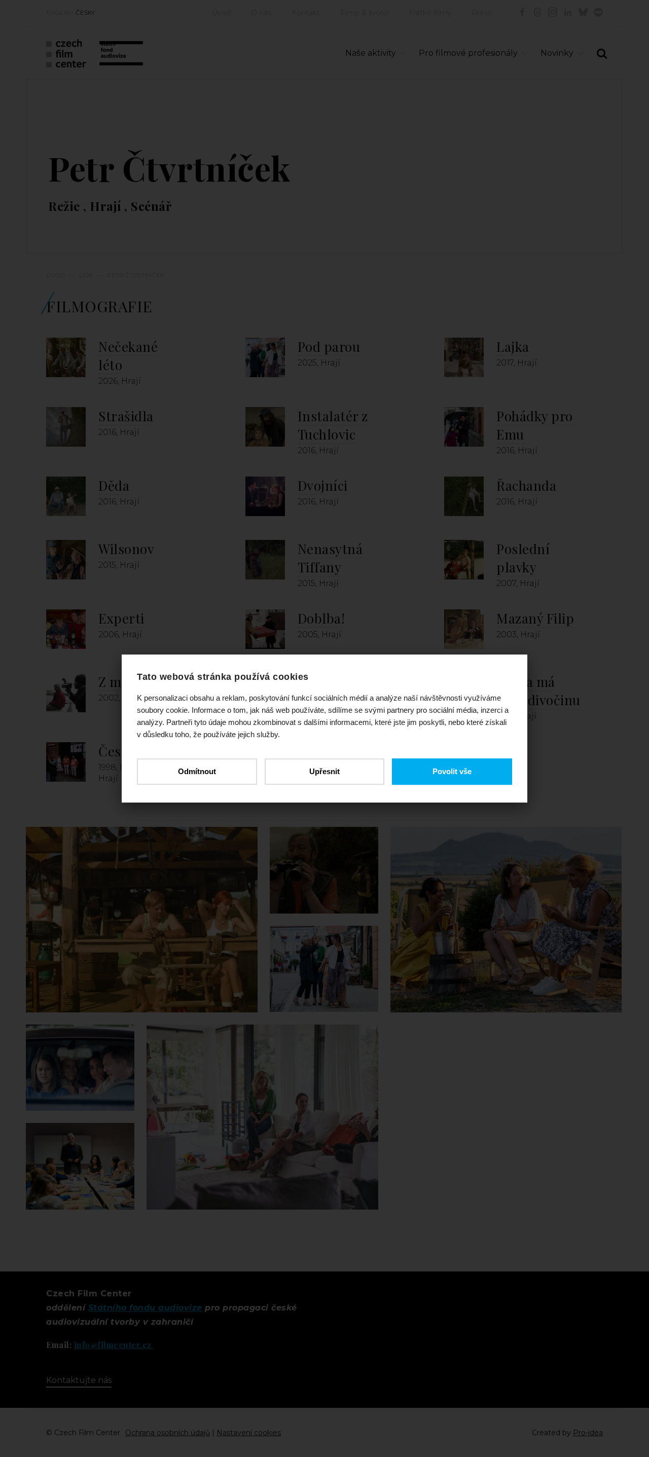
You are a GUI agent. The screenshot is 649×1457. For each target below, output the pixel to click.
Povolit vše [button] (452, 771)
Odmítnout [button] (197, 771)
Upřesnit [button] (324, 771)
